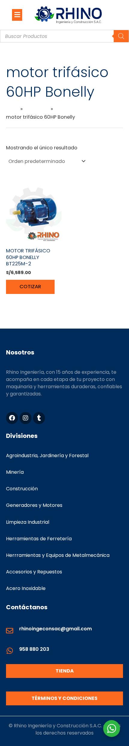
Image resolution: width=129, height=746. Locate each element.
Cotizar (30, 286)
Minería (15, 472)
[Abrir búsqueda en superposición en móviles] (64, 36)
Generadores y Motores (34, 505)
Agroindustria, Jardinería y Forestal (47, 455)
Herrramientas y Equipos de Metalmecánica (58, 555)
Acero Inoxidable (26, 588)
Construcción (22, 488)
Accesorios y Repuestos (34, 571)
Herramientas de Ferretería (39, 538)
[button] (17, 14)
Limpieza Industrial (27, 522)
